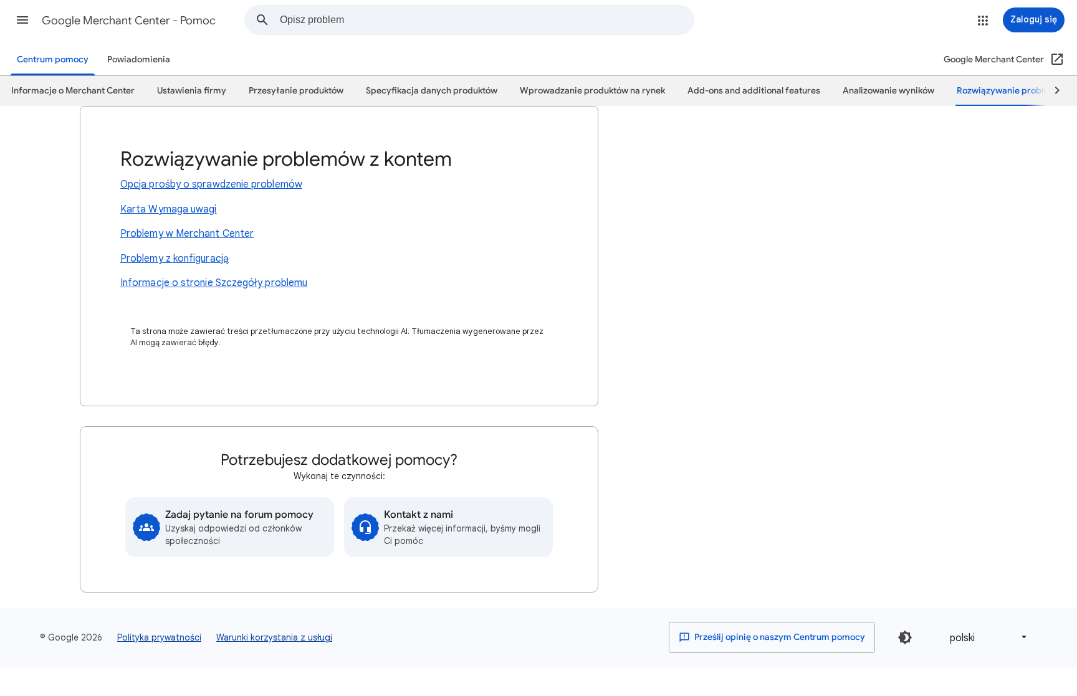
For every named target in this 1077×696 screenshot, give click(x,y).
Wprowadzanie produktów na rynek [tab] (592, 90)
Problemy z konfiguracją (174, 258)
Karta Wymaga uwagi (168, 209)
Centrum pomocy (53, 59)
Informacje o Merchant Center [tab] (73, 90)
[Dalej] (1051, 91)
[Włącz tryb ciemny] (905, 637)
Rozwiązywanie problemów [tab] (1012, 90)
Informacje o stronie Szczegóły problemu (213, 283)
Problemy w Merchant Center (187, 233)
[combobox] (487, 20)
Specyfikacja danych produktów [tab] (431, 90)
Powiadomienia (138, 59)
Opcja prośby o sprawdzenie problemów (211, 184)
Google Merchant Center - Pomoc (129, 20)
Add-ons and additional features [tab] (753, 90)
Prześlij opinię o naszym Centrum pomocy (778, 637)
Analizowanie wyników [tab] (888, 90)
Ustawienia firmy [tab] (191, 90)
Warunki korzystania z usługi (274, 637)
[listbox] (986, 637)
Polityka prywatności (159, 637)
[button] (22, 20)
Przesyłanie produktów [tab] (296, 90)
